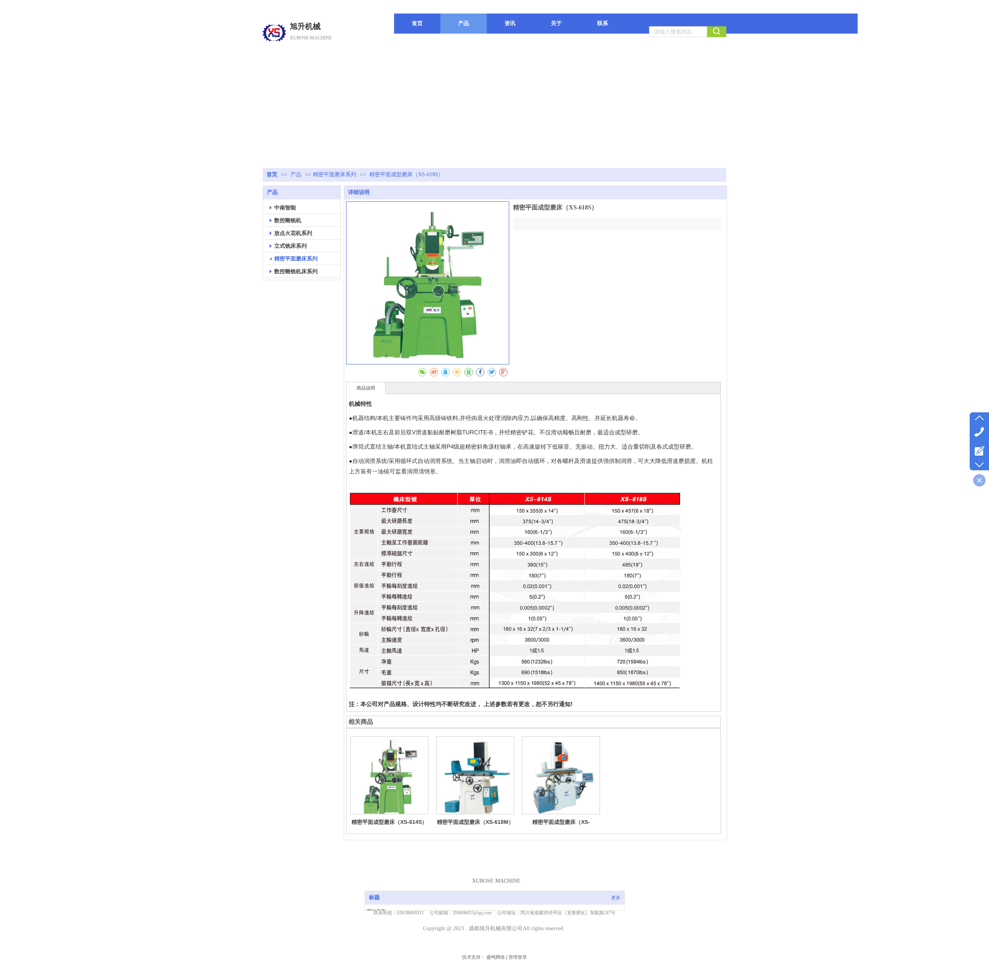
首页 (272, 174)
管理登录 (517, 957)
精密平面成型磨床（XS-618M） (475, 822)
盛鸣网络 (495, 957)
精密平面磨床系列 (334, 174)
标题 (374, 897)
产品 (297, 174)
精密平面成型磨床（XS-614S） (389, 822)
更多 (615, 897)
